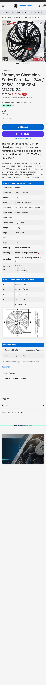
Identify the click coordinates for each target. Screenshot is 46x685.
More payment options (23, 138)
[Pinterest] (15, 412)
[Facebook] (9, 412)
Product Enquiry (8, 373)
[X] (12, 412)
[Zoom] (40, 23)
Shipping (14, 97)
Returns (5, 405)
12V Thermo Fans (8, 12)
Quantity (5, 114)
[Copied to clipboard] (21, 412)
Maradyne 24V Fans (20, 17)
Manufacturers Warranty (33, 350)
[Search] (39, 6)
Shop (9, 17)
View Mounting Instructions (26, 253)
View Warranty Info (22, 248)
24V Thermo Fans (23, 12)
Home (4, 17)
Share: (4, 412)
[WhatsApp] (18, 412)
